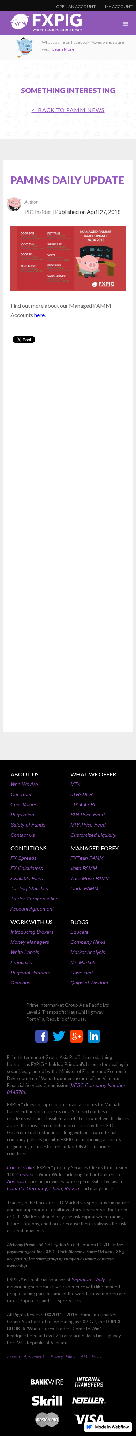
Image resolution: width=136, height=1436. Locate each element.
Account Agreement (32, 909)
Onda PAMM (84, 888)
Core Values (23, 804)
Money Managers (29, 942)
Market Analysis (87, 952)
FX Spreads (23, 858)
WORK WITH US (31, 922)
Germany (37, 1188)
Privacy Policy (62, 1356)
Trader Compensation (34, 898)
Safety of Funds (27, 825)
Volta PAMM (83, 868)
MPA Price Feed (88, 825)
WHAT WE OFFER (93, 774)
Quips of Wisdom (89, 982)
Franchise (21, 962)
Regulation (22, 814)
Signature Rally (88, 1279)
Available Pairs (26, 878)
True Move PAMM (90, 878)
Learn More (63, 49)
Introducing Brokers (32, 932)
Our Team (21, 794)
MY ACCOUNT (119, 6)
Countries (27, 1174)
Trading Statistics (29, 888)
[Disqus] (68, 449)
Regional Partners (30, 972)
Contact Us (22, 835)
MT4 (75, 784)
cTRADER (81, 794)
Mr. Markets (83, 962)
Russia (71, 1188)
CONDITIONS (28, 848)
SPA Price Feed (87, 814)
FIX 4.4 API (82, 804)
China (55, 1188)
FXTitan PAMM (87, 858)
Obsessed (81, 972)
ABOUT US (24, 774)
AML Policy (91, 1356)
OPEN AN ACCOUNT (76, 6)
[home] (41, 24)
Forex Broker (21, 1167)
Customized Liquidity (93, 835)
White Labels (24, 952)
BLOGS (79, 922)
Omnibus (20, 982)
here (39, 315)
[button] (125, 24)
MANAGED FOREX (94, 848)
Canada (15, 1188)
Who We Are (24, 784)
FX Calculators (26, 868)
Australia (16, 1181)
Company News (87, 942)
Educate (79, 932)
